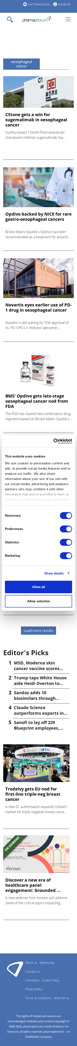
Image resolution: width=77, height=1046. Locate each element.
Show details (54, 573)
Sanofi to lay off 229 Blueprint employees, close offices (36, 728)
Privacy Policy (34, 989)
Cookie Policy (50, 980)
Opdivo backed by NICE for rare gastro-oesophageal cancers (38, 216)
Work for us (61, 998)
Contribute (32, 980)
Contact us (32, 971)
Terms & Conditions (38, 998)
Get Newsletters (39, 4)
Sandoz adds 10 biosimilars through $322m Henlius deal (35, 698)
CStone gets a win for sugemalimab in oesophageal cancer (36, 120)
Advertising (46, 963)
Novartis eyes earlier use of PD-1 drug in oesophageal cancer (38, 307)
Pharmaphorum (15, 969)
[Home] (37, 19)
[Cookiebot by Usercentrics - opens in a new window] (54, 441)
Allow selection (38, 601)
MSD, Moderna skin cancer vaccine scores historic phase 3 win (36, 668)
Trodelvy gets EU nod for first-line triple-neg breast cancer (32, 794)
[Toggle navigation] (11, 19)
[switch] (66, 528)
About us (31, 963)
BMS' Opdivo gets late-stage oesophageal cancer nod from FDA (36, 401)
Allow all (38, 587)
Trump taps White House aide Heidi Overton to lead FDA (40, 683)
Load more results (38, 630)
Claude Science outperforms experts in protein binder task (39, 713)
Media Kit (64, 4)
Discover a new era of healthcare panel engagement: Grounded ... (33, 885)
